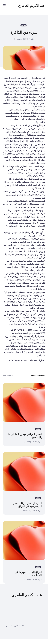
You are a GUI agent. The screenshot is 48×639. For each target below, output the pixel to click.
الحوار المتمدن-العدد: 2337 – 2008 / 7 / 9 (27, 360)
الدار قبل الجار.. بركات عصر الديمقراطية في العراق (27, 505)
